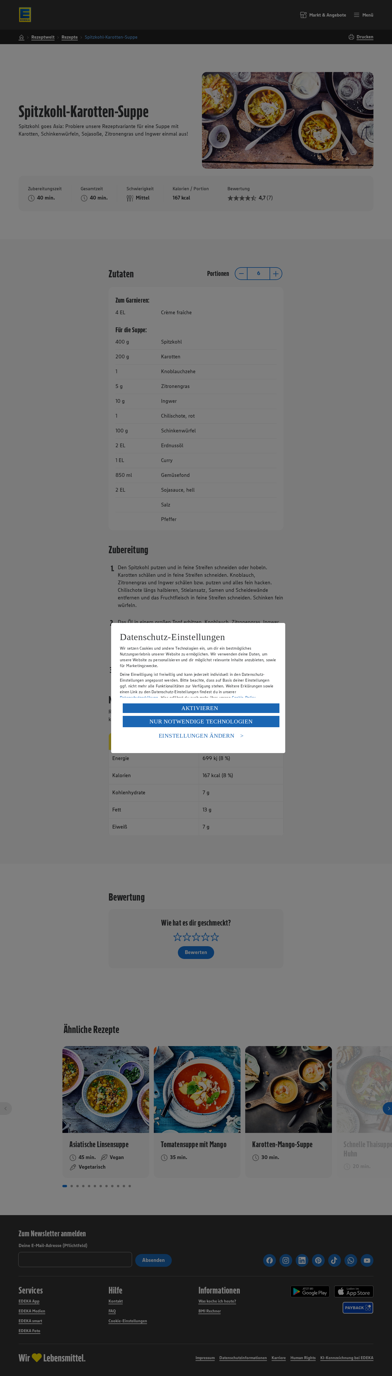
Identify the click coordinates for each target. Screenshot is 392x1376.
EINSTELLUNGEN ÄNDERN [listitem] (196, 735)
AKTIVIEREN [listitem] (199, 708)
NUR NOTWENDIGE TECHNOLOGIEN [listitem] (200, 721)
